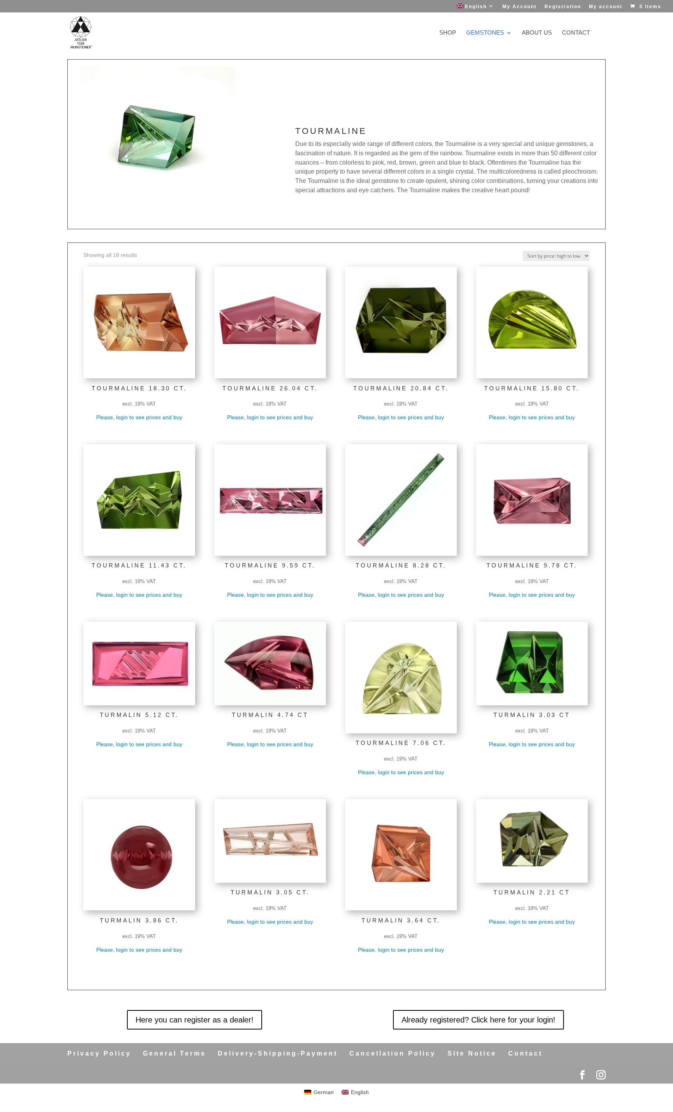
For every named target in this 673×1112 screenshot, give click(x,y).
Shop (447, 33)
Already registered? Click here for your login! (478, 1019)
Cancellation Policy (392, 1053)
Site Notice (472, 1053)
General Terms (174, 1053)
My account (605, 6)
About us (537, 33)
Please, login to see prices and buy (139, 417)
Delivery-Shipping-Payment (278, 1053)
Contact (576, 33)
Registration (562, 6)
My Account (519, 6)
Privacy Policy (99, 1053)
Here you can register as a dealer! (195, 1019)
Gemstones (485, 33)
